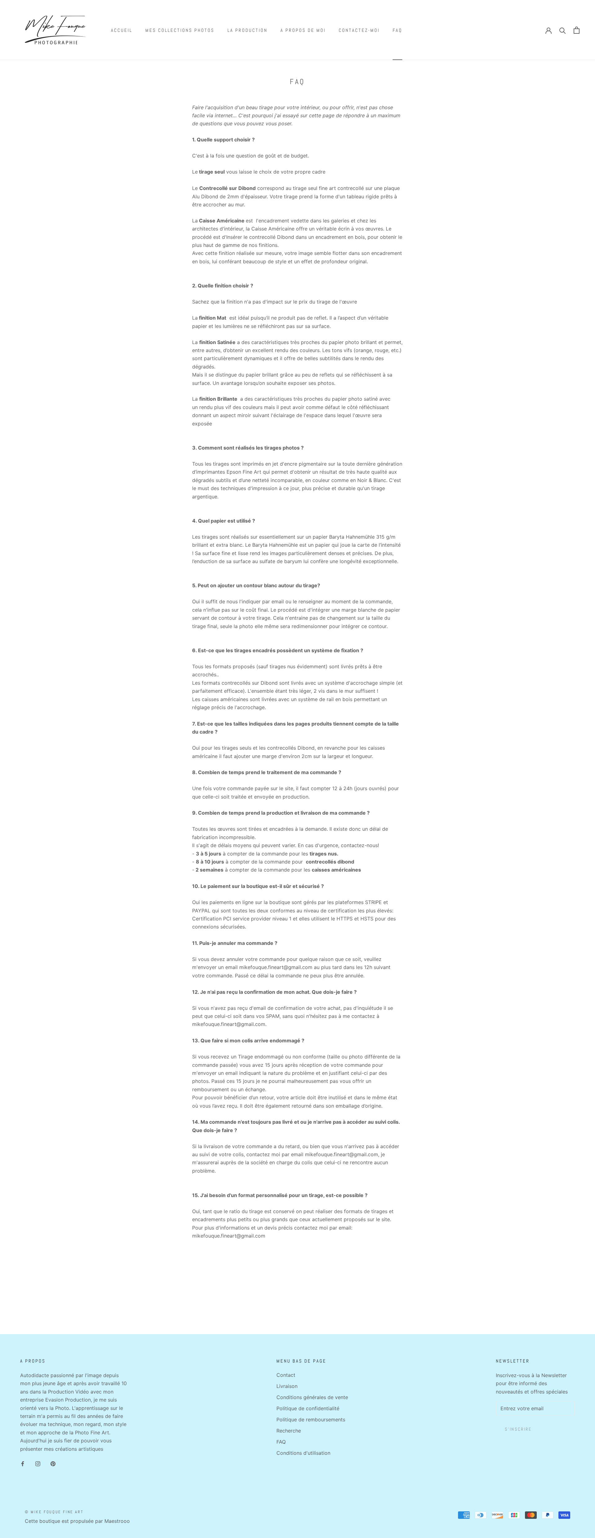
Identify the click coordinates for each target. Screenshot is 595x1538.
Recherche (288, 1431)
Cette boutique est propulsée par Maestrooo (77, 1521)
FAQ (397, 30)
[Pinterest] (53, 1463)
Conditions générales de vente (312, 1397)
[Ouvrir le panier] (577, 30)
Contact (285, 1375)
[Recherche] (562, 30)
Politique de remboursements (310, 1419)
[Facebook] (22, 1463)
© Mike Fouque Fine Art (54, 1511)
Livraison (287, 1386)
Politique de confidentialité (307, 1408)
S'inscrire (518, 1429)
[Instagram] (37, 1463)
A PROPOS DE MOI (303, 30)
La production (247, 30)
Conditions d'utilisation (303, 1453)
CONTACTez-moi (359, 30)
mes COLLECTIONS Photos (179, 30)
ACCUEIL (121, 30)
